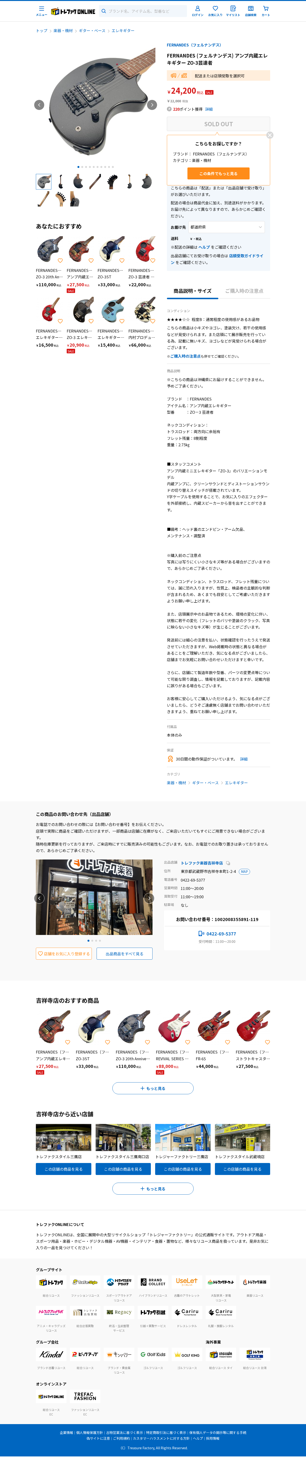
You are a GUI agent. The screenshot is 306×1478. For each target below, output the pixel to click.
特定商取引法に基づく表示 (166, 1432)
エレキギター (123, 30)
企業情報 (66, 1432)
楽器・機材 (63, 30)
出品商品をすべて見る (124, 954)
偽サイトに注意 (98, 1438)
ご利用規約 (121, 1438)
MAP (244, 871)
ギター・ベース (92, 30)
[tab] (78, 167)
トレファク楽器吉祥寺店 (202, 863)
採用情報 (212, 1438)
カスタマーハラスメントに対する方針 (161, 1438)
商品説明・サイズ (193, 290)
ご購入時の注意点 (244, 290)
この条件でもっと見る (218, 173)
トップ (41, 30)
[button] (43, 181)
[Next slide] (152, 105)
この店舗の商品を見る (63, 1169)
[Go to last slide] (39, 105)
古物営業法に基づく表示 (124, 1432)
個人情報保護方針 (89, 1432)
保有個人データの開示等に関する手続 (217, 1432)
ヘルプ (204, 247)
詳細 (209, 109)
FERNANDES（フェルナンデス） (195, 45)
